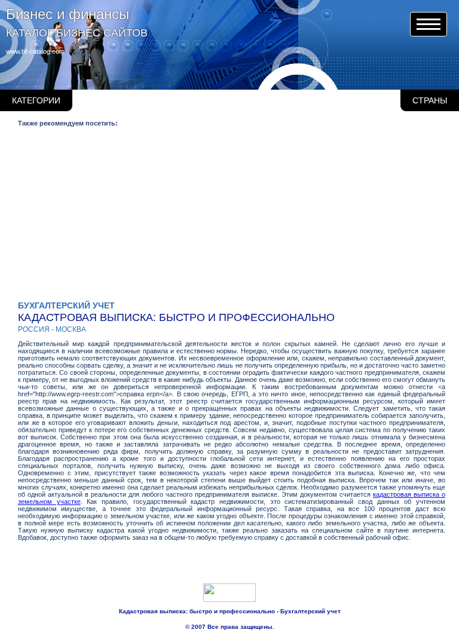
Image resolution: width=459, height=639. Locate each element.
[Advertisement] (231, 217)
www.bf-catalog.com (35, 51)
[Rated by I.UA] (229, 599)
